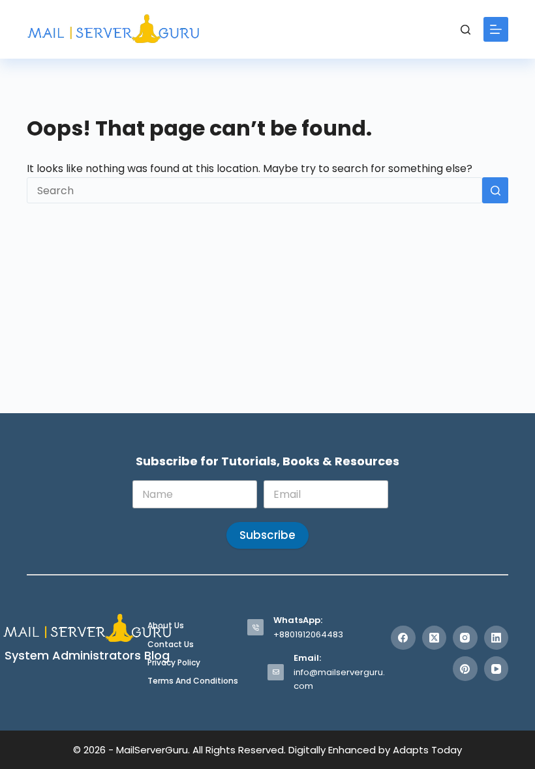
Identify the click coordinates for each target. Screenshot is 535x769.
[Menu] (495, 29)
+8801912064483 (308, 634)
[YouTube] (496, 668)
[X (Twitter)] (434, 638)
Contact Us (170, 644)
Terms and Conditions (192, 681)
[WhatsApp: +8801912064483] (255, 627)
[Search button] (495, 190)
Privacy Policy (173, 663)
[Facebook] (403, 638)
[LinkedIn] (496, 638)
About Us (165, 625)
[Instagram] (465, 638)
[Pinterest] (465, 668)
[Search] (465, 30)
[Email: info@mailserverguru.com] (276, 672)
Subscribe (267, 535)
